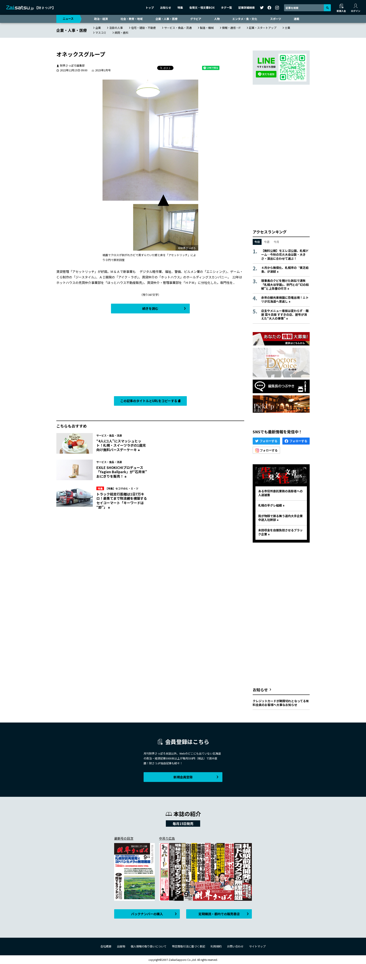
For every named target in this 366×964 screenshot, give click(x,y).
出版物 (121, 946)
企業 (98, 28)
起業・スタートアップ (262, 28)
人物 (217, 19)
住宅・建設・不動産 (143, 28)
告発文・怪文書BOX (202, 8)
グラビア (195, 19)
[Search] (327, 7)
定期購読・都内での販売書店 (219, 914)
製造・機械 (207, 28)
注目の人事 (116, 28)
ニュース (68, 19)
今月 (276, 242)
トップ (150, 8)
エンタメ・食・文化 (244, 19)
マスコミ (100, 33)
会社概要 (105, 946)
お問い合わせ (235, 946)
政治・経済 (101, 19)
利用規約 (216, 946)
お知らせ (165, 8)
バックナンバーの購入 (147, 914)
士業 (287, 28)
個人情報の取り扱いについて (148, 946)
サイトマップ (257, 946)
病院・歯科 (121, 33)
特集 (180, 8)
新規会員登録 (183, 777)
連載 (296, 19)
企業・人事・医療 (166, 19)
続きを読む (150, 308)
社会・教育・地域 (132, 19)
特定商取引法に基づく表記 (188, 946)
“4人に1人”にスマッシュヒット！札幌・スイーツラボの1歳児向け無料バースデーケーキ (121, 445)
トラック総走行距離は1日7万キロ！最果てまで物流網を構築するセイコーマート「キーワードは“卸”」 (121, 500)
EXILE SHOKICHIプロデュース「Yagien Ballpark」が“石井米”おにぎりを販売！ (121, 472)
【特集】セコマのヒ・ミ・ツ (118, 488)
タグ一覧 (226, 8)
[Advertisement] (150, 356)
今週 (266, 242)
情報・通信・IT (231, 28)
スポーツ (275, 19)
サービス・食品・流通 (178, 28)
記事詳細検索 (246, 8)
